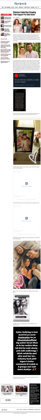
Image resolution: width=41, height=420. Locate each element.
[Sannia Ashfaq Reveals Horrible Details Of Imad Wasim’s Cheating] (2, 29)
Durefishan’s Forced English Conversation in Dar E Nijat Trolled (7, 18)
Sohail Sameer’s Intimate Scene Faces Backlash (5, 42)
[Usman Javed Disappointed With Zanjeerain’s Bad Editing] (2, 34)
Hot (1, 63)
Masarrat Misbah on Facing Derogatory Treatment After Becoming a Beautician (6, 50)
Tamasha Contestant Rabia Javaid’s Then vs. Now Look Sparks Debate (5, 46)
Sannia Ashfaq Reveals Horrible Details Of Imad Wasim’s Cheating (7, 30)
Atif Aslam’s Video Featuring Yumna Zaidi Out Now (6, 55)
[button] (39, 7)
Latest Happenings (4, 48)
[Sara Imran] (3, 401)
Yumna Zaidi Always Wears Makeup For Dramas (7, 394)
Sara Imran (17, 17)
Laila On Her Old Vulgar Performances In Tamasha (7, 22)
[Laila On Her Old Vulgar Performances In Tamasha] (2, 21)
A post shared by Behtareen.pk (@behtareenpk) (26, 234)
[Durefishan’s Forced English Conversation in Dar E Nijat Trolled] (2, 17)
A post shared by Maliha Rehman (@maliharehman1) (27, 199)
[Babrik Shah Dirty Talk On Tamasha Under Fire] (2, 25)
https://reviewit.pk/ (8, 401)
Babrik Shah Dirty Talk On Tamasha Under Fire (8, 26)
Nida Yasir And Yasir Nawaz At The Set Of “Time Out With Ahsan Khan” (21, 394)
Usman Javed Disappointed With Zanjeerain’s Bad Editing (7, 34)
